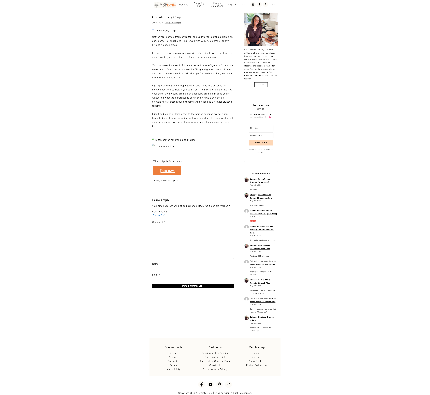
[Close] (245, 174)
